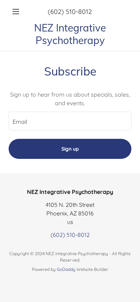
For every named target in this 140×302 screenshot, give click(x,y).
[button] (18, 11)
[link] (70, 34)
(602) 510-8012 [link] (70, 12)
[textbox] (70, 121)
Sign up (70, 149)
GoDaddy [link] (66, 269)
